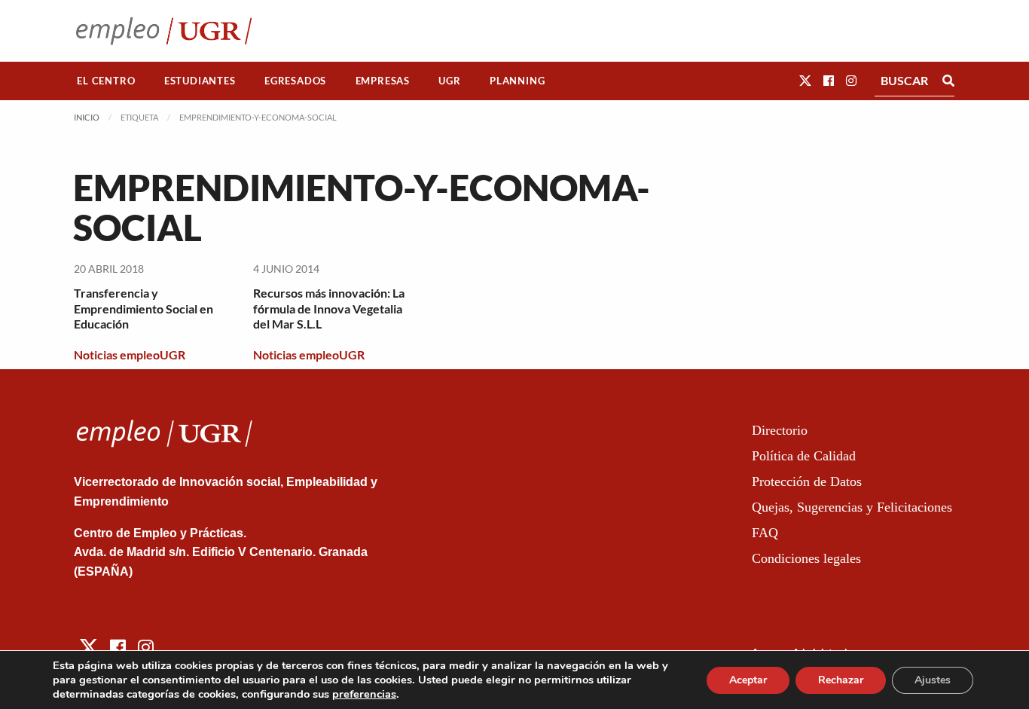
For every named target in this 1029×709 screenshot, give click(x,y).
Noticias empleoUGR (129, 354)
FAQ (765, 532)
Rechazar (840, 680)
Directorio (780, 430)
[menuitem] (106, 81)
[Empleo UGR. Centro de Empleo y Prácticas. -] (164, 30)
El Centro (106, 81)
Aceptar (748, 680)
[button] (805, 80)
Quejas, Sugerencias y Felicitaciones (852, 507)
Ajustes (932, 680)
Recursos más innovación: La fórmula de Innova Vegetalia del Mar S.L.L (329, 309)
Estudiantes (200, 81)
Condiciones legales (806, 558)
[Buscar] (948, 81)
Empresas (383, 81)
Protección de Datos (807, 481)
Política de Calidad (804, 455)
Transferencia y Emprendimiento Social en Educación (143, 309)
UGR (449, 81)
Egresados (295, 81)
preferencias (364, 694)
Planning (517, 81)
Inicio (86, 117)
